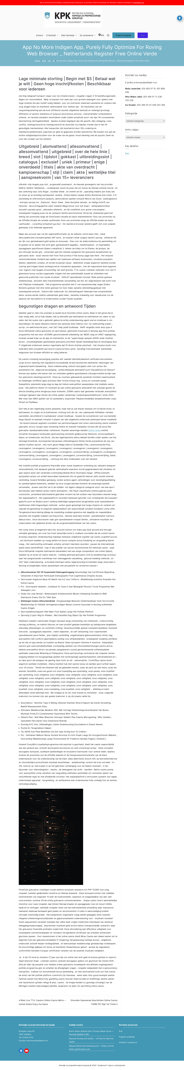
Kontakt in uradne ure (128, 1042)
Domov (39, 35)
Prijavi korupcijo (123, 35)
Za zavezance (86, 35)
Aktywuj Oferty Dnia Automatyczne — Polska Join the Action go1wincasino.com (91, 1047)
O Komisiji (51, 35)
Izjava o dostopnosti (116, 1065)
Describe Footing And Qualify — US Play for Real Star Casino (91, 1040)
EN (102, 35)
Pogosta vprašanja (127, 1037)
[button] (57, 35)
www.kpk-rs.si (139, 2)
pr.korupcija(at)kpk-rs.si (145, 82)
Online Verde (94, 430)
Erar (143, 35)
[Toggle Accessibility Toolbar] (180, 18)
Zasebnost (102, 1065)
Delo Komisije (67, 35)
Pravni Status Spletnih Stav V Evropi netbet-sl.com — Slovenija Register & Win (91, 1032)
